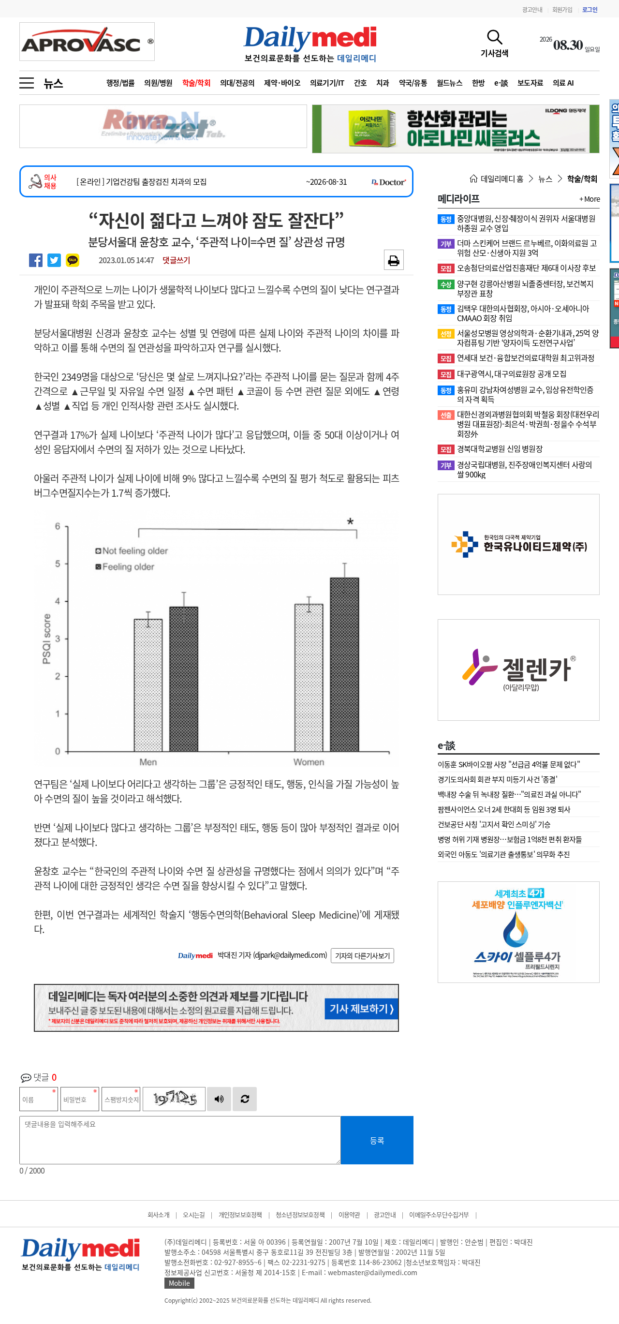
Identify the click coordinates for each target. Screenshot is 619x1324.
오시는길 (194, 1214)
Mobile (179, 1283)
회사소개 (158, 1214)
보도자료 (530, 82)
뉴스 (53, 82)
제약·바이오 (282, 82)
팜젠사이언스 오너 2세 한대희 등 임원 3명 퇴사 (504, 809)
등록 (377, 1140)
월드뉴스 (449, 82)
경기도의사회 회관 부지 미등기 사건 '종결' (497, 779)
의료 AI (563, 82)
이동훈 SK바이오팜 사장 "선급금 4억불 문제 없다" (509, 764)
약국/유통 (413, 82)
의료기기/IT (327, 82)
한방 (478, 82)
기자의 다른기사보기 (362, 955)
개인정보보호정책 (240, 1214)
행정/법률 (120, 82)
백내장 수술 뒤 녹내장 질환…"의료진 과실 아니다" (509, 794)
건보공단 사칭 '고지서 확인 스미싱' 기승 (494, 824)
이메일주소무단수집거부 (439, 1214)
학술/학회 (196, 82)
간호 (360, 82)
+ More (589, 198)
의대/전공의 (237, 82)
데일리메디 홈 (501, 178)
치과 (382, 82)
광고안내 (532, 9)
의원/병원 (158, 82)
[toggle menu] (26, 80)
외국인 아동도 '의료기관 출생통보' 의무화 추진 (504, 854)
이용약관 (349, 1214)
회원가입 (562, 9)
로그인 (589, 9)
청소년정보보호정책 (300, 1214)
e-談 (501, 82)
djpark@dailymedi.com (290, 955)
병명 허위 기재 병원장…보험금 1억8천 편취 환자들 (510, 839)
